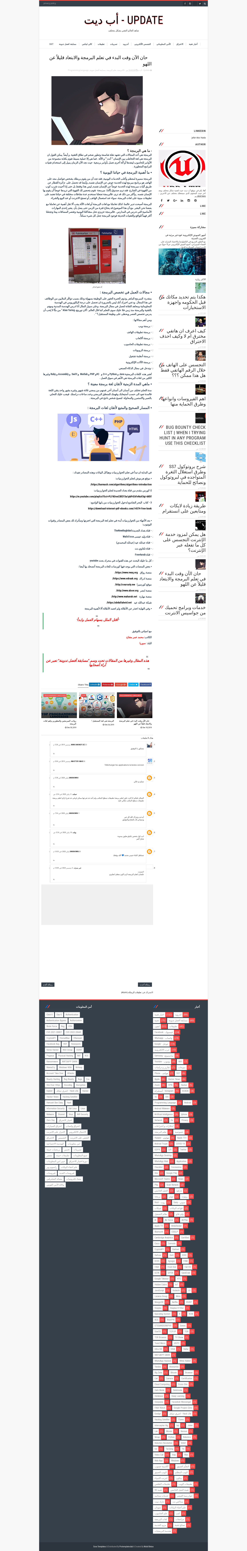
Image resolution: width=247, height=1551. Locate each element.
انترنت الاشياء (161, 1478)
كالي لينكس (87, 44)
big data (158, 1372)
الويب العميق (161, 1472)
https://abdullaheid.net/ (119, 602)
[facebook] (185, 3)
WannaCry (50, 1067)
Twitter (183, 1149)
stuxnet (61, 1114)
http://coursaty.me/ (125, 584)
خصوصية (179, 1132)
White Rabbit (185, 1360)
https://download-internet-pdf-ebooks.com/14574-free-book (120, 508)
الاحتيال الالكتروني (77, 1132)
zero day (50, 1120)
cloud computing (162, 1384)
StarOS (158, 1331)
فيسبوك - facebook (164, 1032)
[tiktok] (195, 3)
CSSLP (175, 1231)
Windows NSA (65, 1067)
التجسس (62, 1137)
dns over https (53, 1085)
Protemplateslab (126, 1546)
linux (83, 1108)
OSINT (79, 1049)
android (187, 1102)
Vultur (186, 1349)
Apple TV (159, 1226)
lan (156, 1431)
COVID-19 (180, 1143)
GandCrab (186, 1272)
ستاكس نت (177, 1501)
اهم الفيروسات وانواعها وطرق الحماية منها (183, 401)
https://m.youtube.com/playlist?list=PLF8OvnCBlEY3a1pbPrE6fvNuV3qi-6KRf (111, 496)
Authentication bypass (56, 1020)
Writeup (78, 1067)
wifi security (82, 1114)
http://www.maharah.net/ (124, 596)
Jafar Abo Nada (199, 137)
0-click (49, 1014)
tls (183, 1449)
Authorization (76, 1020)
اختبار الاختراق (65, 1120)
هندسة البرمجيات (163, 1531)
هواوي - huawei (162, 1137)
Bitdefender (176, 1226)
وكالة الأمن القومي (55, 1184)
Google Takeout (162, 1278)
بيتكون (179, 1478)
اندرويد (178, 1014)
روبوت (185, 1196)
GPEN (170, 1272)
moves (169, 1431)
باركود (179, 1190)
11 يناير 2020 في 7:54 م (66, 813)
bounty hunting (53, 1079)
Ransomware (52, 1061)
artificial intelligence (164, 1114)
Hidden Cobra (161, 1284)
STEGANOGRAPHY (163, 1325)
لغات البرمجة (161, 1519)
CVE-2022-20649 (73, 1032)
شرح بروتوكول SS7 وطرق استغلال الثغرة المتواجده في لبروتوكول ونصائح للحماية (183, 474)
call (156, 1378)
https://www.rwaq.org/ (126, 572)
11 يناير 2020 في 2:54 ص (62, 794)
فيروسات (50, 1173)
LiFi (170, 1149)
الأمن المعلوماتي (164, 44)
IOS (167, 1096)
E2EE (184, 1255)
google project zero (183, 1407)
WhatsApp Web (161, 1161)
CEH (70, 1026)
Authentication (72, 1014)
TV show (179, 1337)
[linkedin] (182, 201)
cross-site (183, 1384)
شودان (158, 1507)
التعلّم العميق (183, 1466)
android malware (162, 1108)
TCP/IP (172, 1331)
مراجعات (180, 1519)
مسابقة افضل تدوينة (67, 44)
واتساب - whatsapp (163, 1038)
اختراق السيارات (54, 1126)
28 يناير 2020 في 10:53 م (67, 852)
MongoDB (159, 1302)
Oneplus (158, 1308)
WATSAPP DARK (69, 1061)
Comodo (172, 1243)
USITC (177, 1343)
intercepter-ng (161, 1425)
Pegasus (50, 1055)
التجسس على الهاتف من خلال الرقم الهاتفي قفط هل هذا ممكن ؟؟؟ (182, 370)
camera (169, 1378)
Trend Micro (160, 1343)
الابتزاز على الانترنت (55, 1132)
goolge (158, 1413)
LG (189, 1290)
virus (71, 1114)
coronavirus (176, 1167)
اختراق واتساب (73, 1126)
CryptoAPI (51, 1038)
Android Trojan (161, 1143)
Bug (62, 1026)
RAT (79, 1055)
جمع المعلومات (80, 1155)
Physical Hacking (65, 1055)
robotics (187, 1437)
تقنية (157, 1020)
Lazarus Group (161, 1296)
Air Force (169, 1220)
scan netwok (173, 1184)
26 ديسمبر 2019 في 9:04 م (69, 761)
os (172, 1120)
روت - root (160, 1202)
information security (55, 1108)
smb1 (183, 1443)
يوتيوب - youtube (162, 1061)
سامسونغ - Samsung (164, 1055)
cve (87, 1079)
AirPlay (185, 1220)
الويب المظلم (181, 1472)
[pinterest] (196, 201)
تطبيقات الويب (185, 1484)
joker (190, 1425)
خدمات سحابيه (161, 1495)
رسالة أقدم (48, 984)
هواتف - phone (161, 1073)
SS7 (51, 44)
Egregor (171, 1261)
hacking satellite (69, 1096)
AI (155, 1220)
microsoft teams (162, 1179)
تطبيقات (101, 44)
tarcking (169, 1449)
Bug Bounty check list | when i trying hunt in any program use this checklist (183, 435)
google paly (171, 1173)
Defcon (158, 1255)
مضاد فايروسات (73, 1179)
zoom (157, 1085)
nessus (184, 1431)
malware (50, 1114)
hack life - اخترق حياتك (67, 1091)
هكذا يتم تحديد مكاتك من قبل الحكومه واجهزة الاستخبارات (182, 302)
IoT (176, 1284)
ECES (157, 1261)
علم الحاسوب (161, 1513)
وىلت (74, 832)
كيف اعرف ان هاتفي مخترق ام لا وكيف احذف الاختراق (183, 336)
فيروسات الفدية (66, 1173)
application (181, 1161)
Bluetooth (159, 1231)
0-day (59, 1014)
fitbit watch (160, 1407)
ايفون (157, 1026)
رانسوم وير (51, 1167)
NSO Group (67, 1049)
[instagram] (190, 3)
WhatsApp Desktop (163, 1155)
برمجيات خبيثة (53, 1149)
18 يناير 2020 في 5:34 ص (62, 832)
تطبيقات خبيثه (62, 1155)
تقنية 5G (158, 1490)
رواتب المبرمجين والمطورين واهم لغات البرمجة (59, 722)
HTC (179, 1278)
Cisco (157, 1243)
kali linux (72, 1108)
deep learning (177, 1396)
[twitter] (200, 3)
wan (186, 1454)
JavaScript (159, 1290)
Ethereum (77, 1038)
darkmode (177, 1390)
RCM (191, 1314)
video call (159, 1454)
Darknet (175, 1249)
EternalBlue (65, 1038)
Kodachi (176, 1290)
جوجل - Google (161, 1044)
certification (186, 1378)
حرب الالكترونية (162, 1049)
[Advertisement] (97, 955)
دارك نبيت (159, 1501)
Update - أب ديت (123, 20)
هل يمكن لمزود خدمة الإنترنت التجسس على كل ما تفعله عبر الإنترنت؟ (184, 542)
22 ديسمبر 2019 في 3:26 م (70, 745)
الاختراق (179, 44)
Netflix (175, 1302)
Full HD (188, 1267)
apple (157, 1079)
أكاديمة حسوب (161, 1466)
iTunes (181, 1419)
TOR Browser (161, 1337)
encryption (80, 1085)
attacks (70, 1073)
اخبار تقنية (159, 1014)
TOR (186, 1331)
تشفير (49, 1155)
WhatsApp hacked (163, 1360)
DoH (172, 1255)
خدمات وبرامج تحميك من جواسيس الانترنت (185, 610)
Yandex (158, 1366)
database (159, 1396)
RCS (156, 1319)
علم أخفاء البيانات (69, 1167)
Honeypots (76, 1044)
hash (69, 1102)
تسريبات (113, 44)
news (180, 1179)
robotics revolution (163, 1443)
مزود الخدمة (160, 1525)
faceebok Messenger (181, 1402)
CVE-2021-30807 (54, 1032)
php (156, 1184)
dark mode (159, 1390)
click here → (200, 196)
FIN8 (185, 1261)
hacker (85, 1091)
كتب (178, 1513)
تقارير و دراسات (162, 1067)
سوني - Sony (179, 1202)
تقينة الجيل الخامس (179, 1490)
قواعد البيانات (176, 1208)
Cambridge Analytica (164, 1237)
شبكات (158, 1208)
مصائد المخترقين (54, 1179)
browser (189, 1372)
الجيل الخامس (161, 1190)
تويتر (171, 1196)
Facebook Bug (52, 1044)
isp (177, 1425)
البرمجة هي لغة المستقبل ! (103, 721)
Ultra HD (158, 1349)
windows (175, 1460)
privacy (184, 1120)
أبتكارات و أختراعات (164, 1126)
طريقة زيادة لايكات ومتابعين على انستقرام (184, 508)
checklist (159, 1167)
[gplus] (175, 201)
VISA (173, 1349)
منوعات (182, 1067)
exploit (49, 1091)
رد (53, 753)
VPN (170, 1085)
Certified (185, 1237)
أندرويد (126, 44)
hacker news (52, 1096)
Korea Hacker (52, 1049)
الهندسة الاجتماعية (55, 1143)
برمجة (119, 70)
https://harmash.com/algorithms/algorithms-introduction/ (121, 484)
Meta (178, 1296)
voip (174, 1454)
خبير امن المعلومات (55, 1161)
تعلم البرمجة (111, 70)
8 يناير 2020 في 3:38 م (66, 778)
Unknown (73, 778)
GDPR (157, 1149)
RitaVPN (170, 1319)
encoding (68, 1085)
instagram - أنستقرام (164, 1091)
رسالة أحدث (145, 984)
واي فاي (180, 1214)
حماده (75, 794)
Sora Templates (99, 1546)
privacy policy (50, 3)
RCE (86, 1055)
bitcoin (174, 1372)
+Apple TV (182, 1137)
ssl (156, 1449)
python (171, 1437)
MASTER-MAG (77, 761)
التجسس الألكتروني (142, 44)
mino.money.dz (78, 745)
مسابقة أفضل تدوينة (97, 70)
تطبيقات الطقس (162, 1484)
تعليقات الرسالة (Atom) (131, 992)
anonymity (174, 1366)
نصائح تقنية (180, 1525)
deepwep (159, 1402)
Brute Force (51, 1026)
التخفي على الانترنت (79, 1137)
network (158, 1120)
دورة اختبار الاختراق (78, 1161)
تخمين (67, 1149)
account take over (54, 1073)
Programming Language (78, 70)
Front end (172, 1267)
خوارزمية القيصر (185, 1495)
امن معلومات (74, 1143)
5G (156, 1096)
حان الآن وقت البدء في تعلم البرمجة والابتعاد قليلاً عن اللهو (135, 722)
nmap (157, 1437)
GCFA (157, 1272)
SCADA (185, 1091)
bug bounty (69, 1079)
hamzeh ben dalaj (54, 1102)
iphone (184, 1114)
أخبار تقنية (193, 44)
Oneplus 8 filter (177, 1308)
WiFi (180, 1061)
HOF (65, 1044)
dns (156, 1173)
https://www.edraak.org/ (125, 578)
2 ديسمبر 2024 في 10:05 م (63, 868)
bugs (80, 1079)
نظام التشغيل (161, 1214)
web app (159, 1460)
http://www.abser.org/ (127, 590)
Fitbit (157, 1267)
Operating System (163, 1314)
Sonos (183, 1325)
